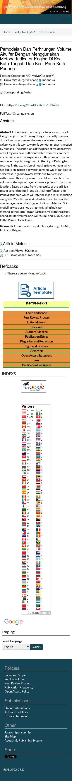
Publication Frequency (19, 687)
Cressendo (48, 32)
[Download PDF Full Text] (14, 113)
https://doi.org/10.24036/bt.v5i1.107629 (33, 105)
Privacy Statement (16, 716)
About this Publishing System (23, 740)
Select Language (12, 641)
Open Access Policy (17, 691)
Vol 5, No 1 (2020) (26, 32)
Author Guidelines (16, 712)
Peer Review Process (18, 683)
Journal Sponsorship (18, 732)
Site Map (10, 736)
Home (7, 32)
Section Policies (14, 679)
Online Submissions (17, 708)
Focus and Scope (15, 675)
